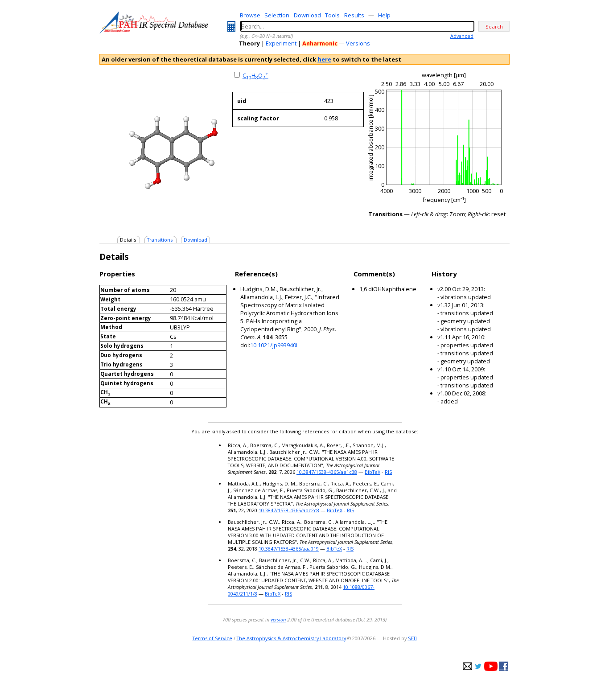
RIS (388, 472)
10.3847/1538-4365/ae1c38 (326, 472)
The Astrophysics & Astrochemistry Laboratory (291, 638)
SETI (412, 638)
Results (354, 15)
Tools (332, 15)
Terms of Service (212, 638)
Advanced (461, 36)
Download (307, 15)
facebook (503, 666)
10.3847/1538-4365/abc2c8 (289, 510)
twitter (478, 666)
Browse (250, 15)
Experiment (281, 43)
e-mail (467, 666)
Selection (276, 15)
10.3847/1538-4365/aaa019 (289, 548)
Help (384, 15)
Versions (358, 43)
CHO (255, 75)
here (324, 59)
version (278, 619)
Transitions (160, 239)
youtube (491, 666)
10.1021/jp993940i (273, 345)
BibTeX (372, 472)
